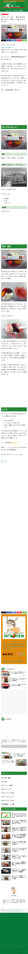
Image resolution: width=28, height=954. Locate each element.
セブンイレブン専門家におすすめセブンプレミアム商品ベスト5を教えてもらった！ (14, 646)
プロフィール (19, 950)
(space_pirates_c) (7, 47)
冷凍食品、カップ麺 (8, 804)
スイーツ (4, 461)
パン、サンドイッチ (8, 796)
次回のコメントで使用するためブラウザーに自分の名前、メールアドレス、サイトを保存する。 (14, 741)
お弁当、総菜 (6, 777)
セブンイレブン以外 (8, 793)
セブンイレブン (7, 789)
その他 (5, 781)
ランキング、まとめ (8, 800)
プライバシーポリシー (10, 950)
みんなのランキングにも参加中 (12, 661)
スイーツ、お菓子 (5, 14)
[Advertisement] (14, 108)
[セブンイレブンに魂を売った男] (14, 5)
